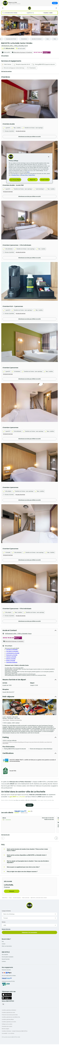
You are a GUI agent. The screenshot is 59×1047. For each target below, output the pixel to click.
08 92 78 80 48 (38, 52)
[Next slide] (56, 101)
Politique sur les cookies (7, 1024)
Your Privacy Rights (15, 179)
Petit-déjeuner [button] (8, 696)
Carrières (4, 961)
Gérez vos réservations (7, 946)
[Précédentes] (2, 838)
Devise (3, 922)
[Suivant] (56, 838)
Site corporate (5, 954)
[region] (29, 168)
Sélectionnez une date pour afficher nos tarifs (29, 136)
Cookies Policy (15, 175)
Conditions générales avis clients (9, 1021)
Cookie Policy (31, 175)
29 (55, 33)
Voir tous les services (6, 71)
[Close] (48, 156)
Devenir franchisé (5, 959)
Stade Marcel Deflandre (11, 662)
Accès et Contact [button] (10, 630)
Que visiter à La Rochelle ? (12, 651)
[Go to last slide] (3, 101)
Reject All (32, 179)
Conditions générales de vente (8, 1012)
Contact (3, 943)
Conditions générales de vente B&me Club (11, 1017)
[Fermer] (1, 3)
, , (14, 45)
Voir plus (29, 805)
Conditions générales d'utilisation (9, 1010)
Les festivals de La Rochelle (12, 653)
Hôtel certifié (7, 52)
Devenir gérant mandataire (7, 956)
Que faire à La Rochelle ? (12, 649)
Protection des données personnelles (10, 1014)
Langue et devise (6, 910)
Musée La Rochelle (10, 660)
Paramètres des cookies (7, 1026)
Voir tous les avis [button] (5, 834)
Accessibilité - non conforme (8, 1033)
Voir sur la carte (21, 48)
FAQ (3, 941)
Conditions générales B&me (8, 1019)
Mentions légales (5, 1028)
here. (28, 172)
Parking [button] (6, 737)
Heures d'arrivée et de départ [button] (14, 679)
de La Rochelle (17, 796)
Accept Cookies (45, 179)
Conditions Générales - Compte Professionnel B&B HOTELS (14, 1031)
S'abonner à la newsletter (29, 932)
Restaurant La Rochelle (11, 655)
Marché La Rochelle (11, 658)
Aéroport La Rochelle (11, 656)
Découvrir (11, 891)
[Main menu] (3, 8)
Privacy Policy (24, 175)
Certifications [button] (8, 753)
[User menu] (56, 8)
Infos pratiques (5, 55)
